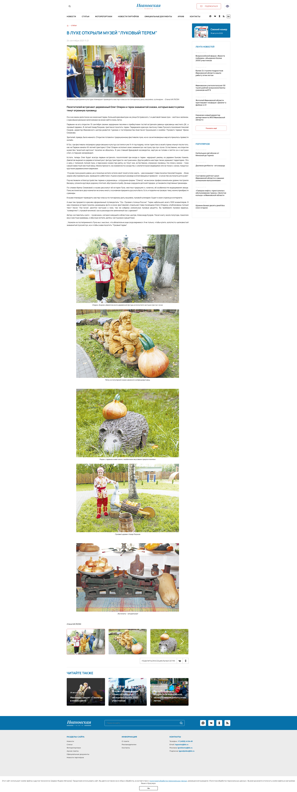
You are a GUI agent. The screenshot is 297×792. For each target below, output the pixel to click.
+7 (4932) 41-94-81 (185, 741)
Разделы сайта (75, 737)
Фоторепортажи (103, 16)
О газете (125, 741)
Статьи (85, 16)
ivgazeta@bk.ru (181, 744)
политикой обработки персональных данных (168, 781)
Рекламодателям (129, 744)
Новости (71, 16)
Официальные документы (158, 16)
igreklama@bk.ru (185, 748)
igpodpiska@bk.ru (186, 751)
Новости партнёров (128, 16)
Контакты (195, 16)
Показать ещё (211, 128)
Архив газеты (73, 751)
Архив (181, 16)
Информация (129, 737)
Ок (148, 788)
